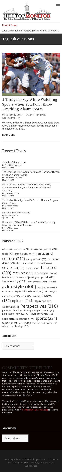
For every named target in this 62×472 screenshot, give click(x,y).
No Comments (11, 118)
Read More (8, 134)
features (23, 273)
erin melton (32, 268)
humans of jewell (28, 277)
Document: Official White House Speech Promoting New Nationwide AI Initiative (28, 224)
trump (30, 323)
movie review (11, 296)
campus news (36, 259)
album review (21, 249)
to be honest (12, 322)
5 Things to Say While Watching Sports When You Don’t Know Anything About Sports (29, 104)
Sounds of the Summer (14, 162)
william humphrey (47, 323)
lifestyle (21, 286)
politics (8, 313)
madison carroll (11, 291)
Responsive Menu (58, 4)
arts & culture (25, 254)
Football (41, 273)
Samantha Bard (36, 114)
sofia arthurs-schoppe (18, 319)
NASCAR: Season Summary (16, 212)
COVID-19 (13, 268)
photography (32, 310)
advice (7, 249)
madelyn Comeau (47, 287)
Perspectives (39, 306)
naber (36, 296)
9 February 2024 (12, 114)
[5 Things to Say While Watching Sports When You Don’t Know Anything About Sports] (31, 74)
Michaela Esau (32, 291)
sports (46, 318)
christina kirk (25, 263)
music (26, 296)
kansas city (14, 281)
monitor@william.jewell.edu (35, 409)
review (22, 313)
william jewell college (15, 326)
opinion (23, 300)
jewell (47, 277)
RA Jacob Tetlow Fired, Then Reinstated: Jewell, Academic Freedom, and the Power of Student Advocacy (26, 187)
